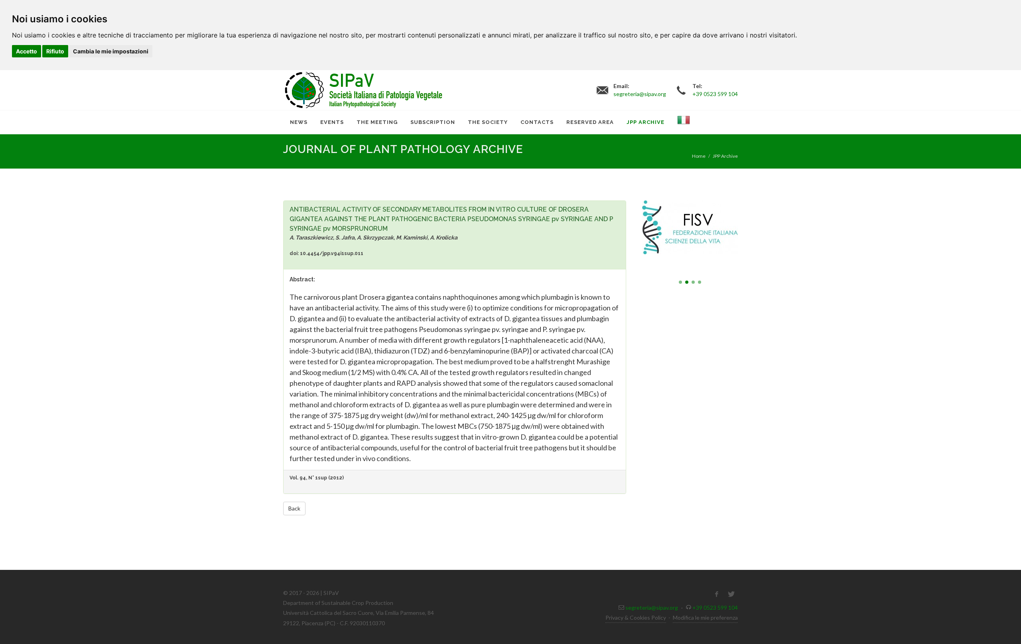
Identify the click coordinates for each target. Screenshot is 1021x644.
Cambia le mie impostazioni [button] (110, 51)
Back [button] (294, 508)
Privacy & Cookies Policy (635, 617)
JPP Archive (725, 156)
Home (699, 156)
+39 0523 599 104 (715, 607)
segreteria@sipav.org (651, 607)
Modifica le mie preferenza (705, 617)
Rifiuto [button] (55, 51)
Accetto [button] (26, 51)
